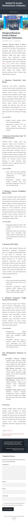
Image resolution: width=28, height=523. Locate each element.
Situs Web (5, 495)
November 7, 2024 (7, 40)
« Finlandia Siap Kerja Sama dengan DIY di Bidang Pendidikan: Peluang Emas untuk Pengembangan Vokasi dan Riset (13, 443)
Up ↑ (14, 519)
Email (4, 488)
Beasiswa (10, 430)
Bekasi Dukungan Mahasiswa (12, 433)
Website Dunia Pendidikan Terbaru (14, 4)
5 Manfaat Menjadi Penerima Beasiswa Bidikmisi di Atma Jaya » (15, 449)
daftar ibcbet (6, 63)
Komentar (5, 464)
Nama (4, 481)
